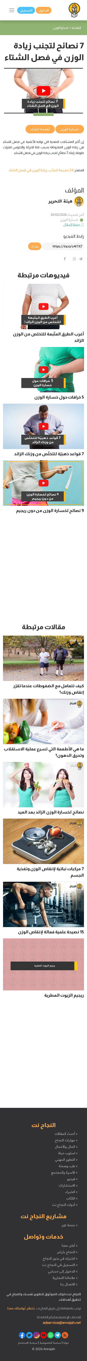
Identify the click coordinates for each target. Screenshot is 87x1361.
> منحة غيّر (69, 1225)
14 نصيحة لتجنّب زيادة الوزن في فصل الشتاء (41, 170)
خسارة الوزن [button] (69, 129)
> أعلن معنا (69, 1245)
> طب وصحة (68, 1166)
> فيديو (72, 1179)
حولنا (66, 1342)
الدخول (43, 10)
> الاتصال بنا (68, 1284)
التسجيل (26, 10)
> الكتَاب (72, 1198)
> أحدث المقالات (66, 1134)
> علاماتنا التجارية (64, 1278)
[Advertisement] (43, 570)
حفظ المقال (71, 224)
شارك (35, 246)
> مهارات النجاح (66, 1140)
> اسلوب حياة (67, 1153)
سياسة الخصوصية (50, 1342)
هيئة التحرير (60, 201)
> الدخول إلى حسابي (63, 1271)
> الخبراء (71, 1192)
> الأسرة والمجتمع (64, 1172)
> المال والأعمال (66, 1147)
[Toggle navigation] (11, 10)
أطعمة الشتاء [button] (40, 129)
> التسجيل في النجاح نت (60, 1265)
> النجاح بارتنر (67, 1252)
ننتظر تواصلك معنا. (21, 1308)
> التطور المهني (66, 1159)
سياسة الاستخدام (27, 1342)
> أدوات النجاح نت (65, 1205)
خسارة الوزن (69, 220)
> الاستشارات (68, 1185)
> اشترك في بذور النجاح (60, 1258)
